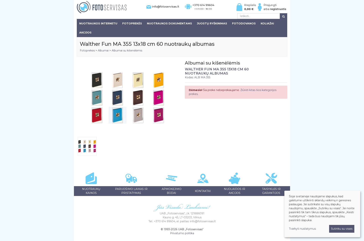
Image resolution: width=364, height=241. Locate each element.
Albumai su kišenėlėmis (127, 50)
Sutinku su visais (341, 228)
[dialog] (322, 214)
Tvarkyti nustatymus (302, 228)
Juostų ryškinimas (212, 23)
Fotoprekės (132, 23)
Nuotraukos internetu (98, 23)
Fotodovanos (244, 23)
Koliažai (267, 23)
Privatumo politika (182, 233)
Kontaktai (203, 191)
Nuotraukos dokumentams (169, 23)
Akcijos (85, 32)
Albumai (103, 50)
